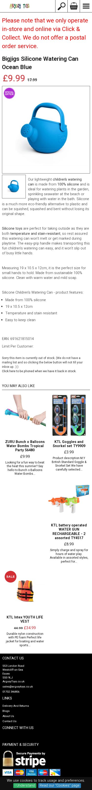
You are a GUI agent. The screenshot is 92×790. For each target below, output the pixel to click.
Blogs (6, 711)
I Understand (25, 785)
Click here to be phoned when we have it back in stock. (39, 371)
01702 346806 (10, 692)
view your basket (73, 6)
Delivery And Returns (15, 706)
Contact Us (9, 721)
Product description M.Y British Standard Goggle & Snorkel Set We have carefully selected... (69, 464)
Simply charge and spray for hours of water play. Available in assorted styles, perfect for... (69, 556)
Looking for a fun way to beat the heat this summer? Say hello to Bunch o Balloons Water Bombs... (24, 468)
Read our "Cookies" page (59, 785)
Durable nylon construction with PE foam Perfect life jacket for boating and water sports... (25, 639)
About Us (8, 716)
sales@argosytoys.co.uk (17, 687)
